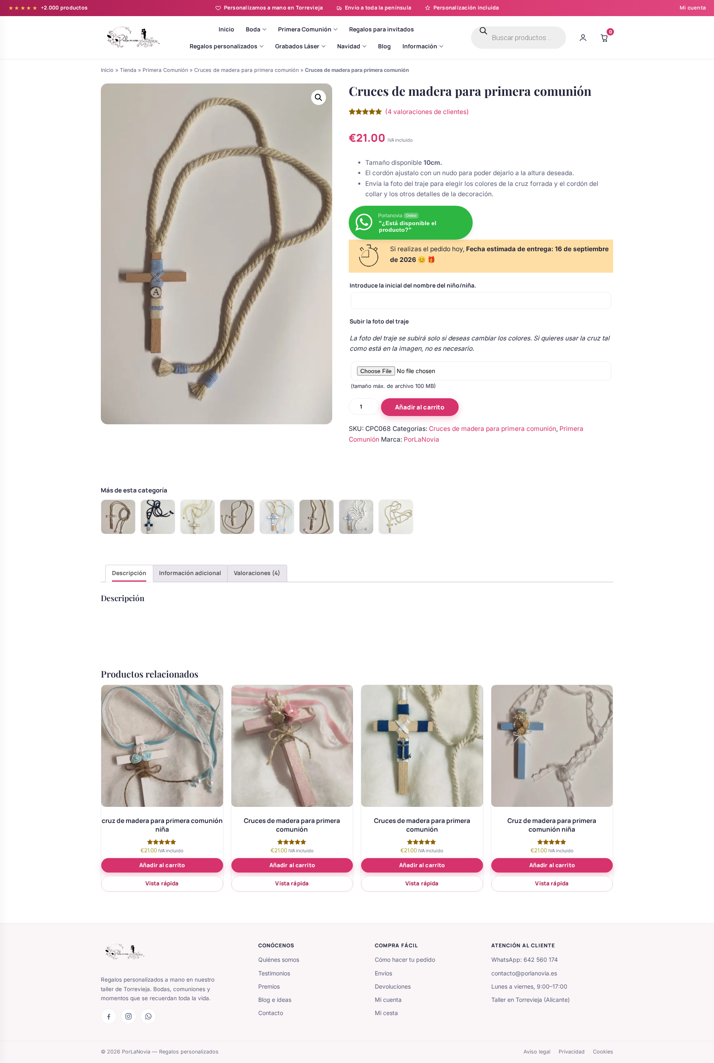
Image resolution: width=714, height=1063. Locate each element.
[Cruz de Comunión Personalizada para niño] (395, 516)
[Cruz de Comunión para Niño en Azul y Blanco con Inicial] (356, 516)
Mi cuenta (693, 7)
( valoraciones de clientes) (427, 112)
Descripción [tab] (129, 573)
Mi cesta (386, 1012)
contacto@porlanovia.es (524, 973)
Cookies (603, 1052)
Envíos (383, 973)
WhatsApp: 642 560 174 (524, 959)
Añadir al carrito (420, 407)
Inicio (107, 70)
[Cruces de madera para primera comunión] (157, 516)
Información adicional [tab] (190, 573)
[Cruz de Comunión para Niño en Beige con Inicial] (197, 516)
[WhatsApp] (148, 1016)
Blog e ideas (274, 999)
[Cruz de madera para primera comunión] (118, 516)
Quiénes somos (278, 959)
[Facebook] (109, 1016)
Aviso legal (537, 1052)
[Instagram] (128, 1016)
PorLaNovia (421, 439)
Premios (269, 986)
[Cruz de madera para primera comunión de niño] (276, 516)
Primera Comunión (165, 70)
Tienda (128, 70)
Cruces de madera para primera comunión (246, 70)
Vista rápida (162, 883)
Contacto (270, 1012)
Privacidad (572, 1052)
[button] (318, 97)
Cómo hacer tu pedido (405, 959)
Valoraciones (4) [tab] (257, 573)
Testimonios (274, 973)
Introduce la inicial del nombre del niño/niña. (413, 285)
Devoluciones (393, 986)
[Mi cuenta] (583, 37)
